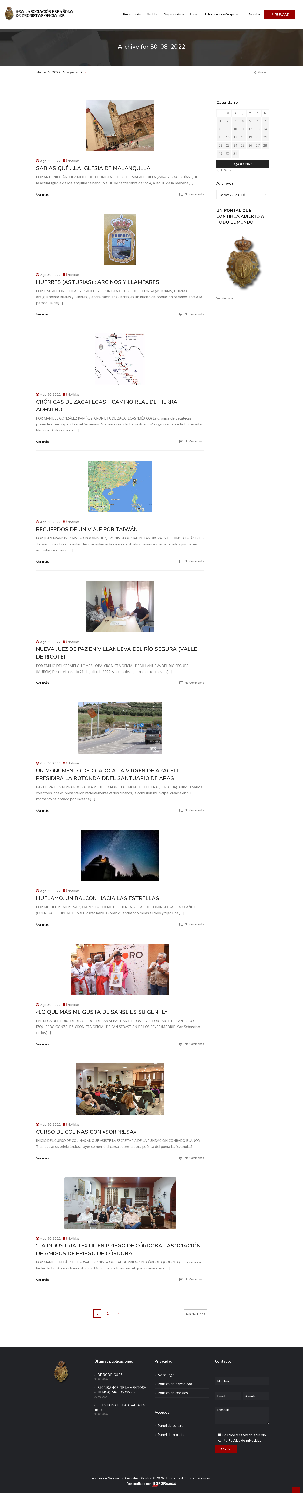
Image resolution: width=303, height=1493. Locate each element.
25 (242, 145)
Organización (172, 14)
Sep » (227, 170)
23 (228, 145)
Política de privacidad (175, 1384)
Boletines (254, 14)
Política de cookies (173, 1393)
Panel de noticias (172, 1434)
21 (265, 137)
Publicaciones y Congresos (222, 14)
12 (250, 129)
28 (265, 145)
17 (235, 137)
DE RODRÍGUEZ (110, 1374)
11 (242, 129)
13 (258, 129)
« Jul (219, 170)
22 (220, 145)
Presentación (132, 14)
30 (228, 153)
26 (250, 145)
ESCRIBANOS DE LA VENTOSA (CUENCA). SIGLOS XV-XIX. (120, 1390)
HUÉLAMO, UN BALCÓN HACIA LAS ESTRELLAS (97, 898)
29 (220, 153)
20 (258, 137)
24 (235, 145)
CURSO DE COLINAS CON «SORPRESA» (86, 1132)
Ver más (42, 194)
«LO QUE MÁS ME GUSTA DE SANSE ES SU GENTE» (102, 1012)
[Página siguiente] (118, 1313)
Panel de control (171, 1425)
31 (235, 153)
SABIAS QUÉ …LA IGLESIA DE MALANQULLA (93, 168)
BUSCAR (281, 14)
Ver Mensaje (224, 298)
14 (265, 129)
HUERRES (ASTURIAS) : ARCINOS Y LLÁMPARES (97, 282)
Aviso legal (166, 1374)
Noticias (152, 14)
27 (258, 145)
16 (228, 137)
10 (235, 129)
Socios (194, 14)
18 (242, 137)
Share (262, 72)
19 (250, 137)
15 (220, 137)
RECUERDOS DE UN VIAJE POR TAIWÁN (87, 529)
